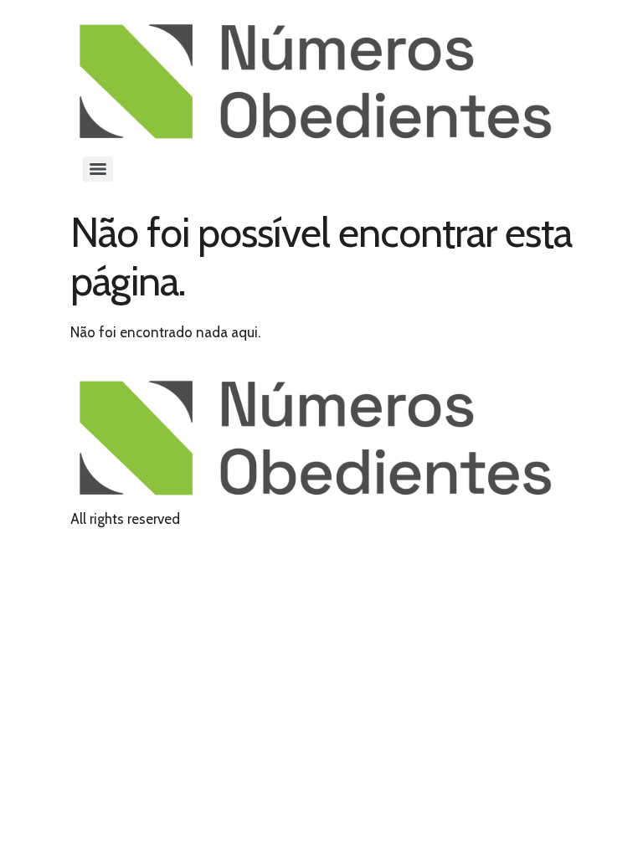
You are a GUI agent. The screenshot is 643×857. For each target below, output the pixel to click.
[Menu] (98, 169)
